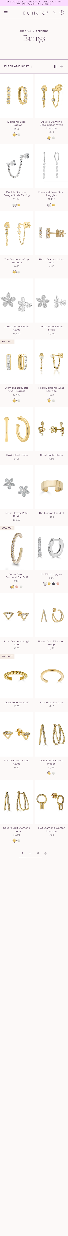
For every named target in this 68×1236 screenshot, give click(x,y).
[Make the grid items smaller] (56, 66)
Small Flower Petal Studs (16, 514)
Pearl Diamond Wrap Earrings (51, 389)
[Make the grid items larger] (62, 66)
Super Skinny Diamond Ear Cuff (17, 576)
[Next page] (45, 853)
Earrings (42, 31)
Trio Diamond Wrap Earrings (17, 261)
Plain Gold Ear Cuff (51, 703)
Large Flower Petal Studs (51, 328)
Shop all (25, 31)
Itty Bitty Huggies (51, 574)
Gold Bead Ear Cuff (17, 703)
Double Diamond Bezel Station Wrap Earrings (51, 125)
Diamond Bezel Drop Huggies (51, 194)
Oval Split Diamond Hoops (51, 762)
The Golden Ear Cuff (51, 513)
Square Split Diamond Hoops (16, 829)
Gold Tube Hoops (17, 455)
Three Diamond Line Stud (51, 261)
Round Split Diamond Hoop (51, 643)
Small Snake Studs (51, 455)
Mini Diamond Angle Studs (16, 762)
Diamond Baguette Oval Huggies (16, 389)
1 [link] (22, 853)
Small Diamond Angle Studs (16, 643)
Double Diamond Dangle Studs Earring (17, 194)
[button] (6, 12)
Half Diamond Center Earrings (51, 829)
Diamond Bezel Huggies (16, 123)
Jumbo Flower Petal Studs (16, 328)
